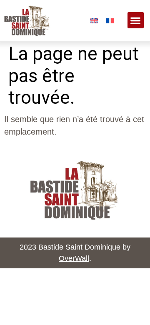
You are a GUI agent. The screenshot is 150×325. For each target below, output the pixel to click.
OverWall (74, 258)
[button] (136, 20)
